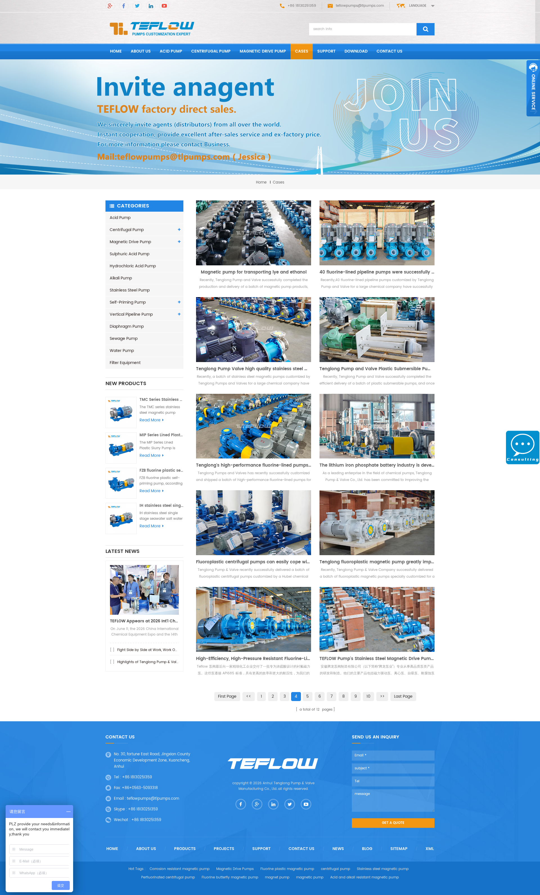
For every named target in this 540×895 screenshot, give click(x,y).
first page (227, 696)
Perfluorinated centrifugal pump (168, 877)
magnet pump (277, 877)
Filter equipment (125, 363)
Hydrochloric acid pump (133, 266)
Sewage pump (124, 338)
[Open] (533, 88)
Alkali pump (121, 278)
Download (356, 51)
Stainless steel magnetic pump (383, 869)
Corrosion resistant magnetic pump (180, 869)
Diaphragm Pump (127, 326)
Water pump (122, 350)
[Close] (533, 119)
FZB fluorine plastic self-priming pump (161, 471)
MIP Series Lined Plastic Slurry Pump (161, 435)
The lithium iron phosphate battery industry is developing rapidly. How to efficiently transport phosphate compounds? (377, 465)
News (338, 849)
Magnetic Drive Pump (263, 51)
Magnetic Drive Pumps (235, 869)
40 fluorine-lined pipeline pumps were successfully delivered (377, 272)
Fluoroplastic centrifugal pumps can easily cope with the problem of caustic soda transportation (253, 562)
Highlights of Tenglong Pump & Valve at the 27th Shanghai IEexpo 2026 (177, 662)
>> (382, 696)
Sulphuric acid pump (129, 254)
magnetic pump (309, 877)
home (116, 51)
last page (403, 696)
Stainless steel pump (130, 290)
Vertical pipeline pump (131, 314)
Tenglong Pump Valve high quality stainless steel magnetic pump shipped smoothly (253, 369)
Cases (301, 51)
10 (368, 696)
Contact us (389, 51)
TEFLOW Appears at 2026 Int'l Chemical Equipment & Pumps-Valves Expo (144, 621)
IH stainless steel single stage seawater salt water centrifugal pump (161, 506)
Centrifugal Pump (211, 51)
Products (185, 849)
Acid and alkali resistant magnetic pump (364, 877)
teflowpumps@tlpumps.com (360, 5)
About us (141, 51)
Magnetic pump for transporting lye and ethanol (254, 272)
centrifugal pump (335, 869)
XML (430, 849)
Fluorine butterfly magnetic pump (230, 877)
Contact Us (301, 849)
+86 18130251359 (137, 777)
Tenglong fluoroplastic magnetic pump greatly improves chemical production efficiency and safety (377, 562)
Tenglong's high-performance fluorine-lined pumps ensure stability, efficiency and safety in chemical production (253, 465)
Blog (367, 849)
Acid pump (171, 51)
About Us (146, 849)
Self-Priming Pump (128, 302)
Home (112, 849)
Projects (224, 849)
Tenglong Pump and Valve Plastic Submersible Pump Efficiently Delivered (377, 369)
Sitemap (399, 849)
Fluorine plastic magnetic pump (287, 869)
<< (248, 696)
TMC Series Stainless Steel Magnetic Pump (161, 400)
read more (150, 420)
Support (326, 51)
